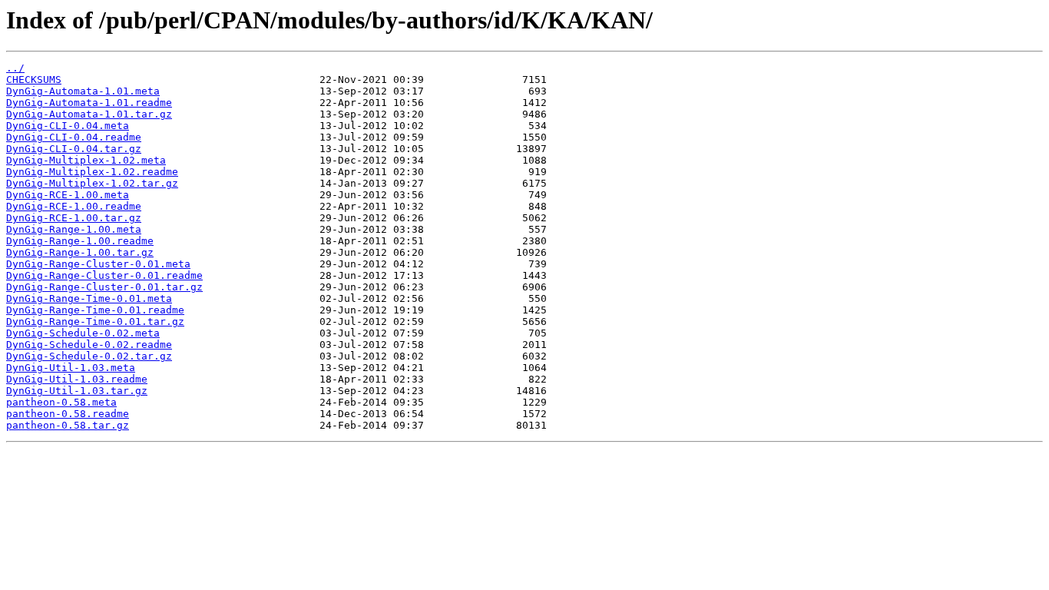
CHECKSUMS (33, 79)
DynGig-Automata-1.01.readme (89, 102)
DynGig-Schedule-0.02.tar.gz (89, 356)
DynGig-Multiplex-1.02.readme (92, 171)
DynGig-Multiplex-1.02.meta (86, 160)
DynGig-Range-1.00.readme (80, 241)
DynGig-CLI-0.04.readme (73, 137)
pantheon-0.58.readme (67, 413)
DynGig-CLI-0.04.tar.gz (73, 148)
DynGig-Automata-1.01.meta (83, 91)
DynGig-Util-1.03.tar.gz (76, 390)
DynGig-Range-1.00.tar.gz (80, 252)
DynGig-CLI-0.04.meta (67, 125)
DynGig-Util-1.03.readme (76, 379)
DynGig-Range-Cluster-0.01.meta (98, 264)
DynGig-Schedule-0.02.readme (89, 344)
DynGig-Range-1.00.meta (73, 229)
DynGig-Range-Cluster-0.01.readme (104, 275)
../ (15, 68)
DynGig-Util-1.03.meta (70, 367)
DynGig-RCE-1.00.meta (67, 195)
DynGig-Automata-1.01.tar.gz (89, 114)
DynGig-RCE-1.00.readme (73, 206)
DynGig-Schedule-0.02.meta (83, 333)
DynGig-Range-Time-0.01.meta (89, 298)
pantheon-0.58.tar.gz (67, 425)
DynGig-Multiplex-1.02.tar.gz (92, 183)
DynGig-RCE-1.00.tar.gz (73, 218)
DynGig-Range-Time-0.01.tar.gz (95, 321)
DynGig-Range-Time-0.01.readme (95, 310)
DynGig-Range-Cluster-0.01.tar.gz (104, 287)
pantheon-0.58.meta (61, 402)
